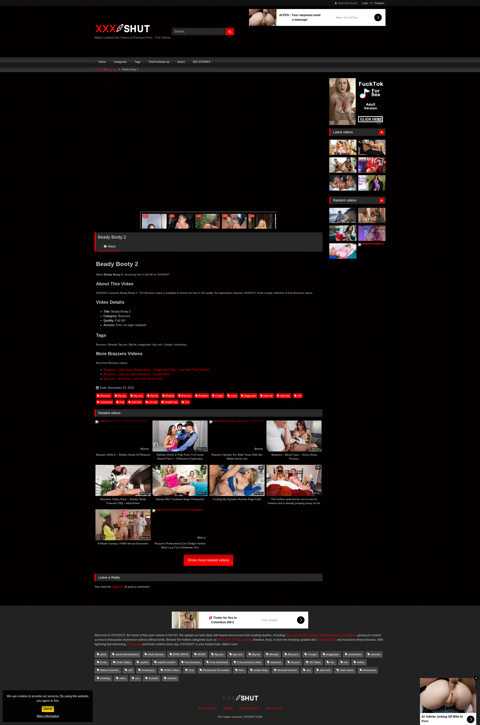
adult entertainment (127, 654)
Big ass (122, 395)
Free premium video (249, 662)
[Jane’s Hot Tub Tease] (372, 233)
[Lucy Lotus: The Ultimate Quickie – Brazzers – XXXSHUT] (342, 251)
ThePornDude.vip (158, 61)
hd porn (295, 662)
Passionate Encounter (216, 669)
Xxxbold (153, 678)
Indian (360, 662)
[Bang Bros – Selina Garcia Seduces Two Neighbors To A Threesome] (342, 215)
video (122, 678)
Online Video (171, 669)
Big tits (154, 395)
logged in (118, 586)
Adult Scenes (156, 654)
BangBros (349, 635)
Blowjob (170, 395)
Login (365, 3)
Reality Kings (308, 635)
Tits (187, 402)
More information (48, 716)
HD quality (134, 644)
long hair (268, 395)
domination (355, 654)
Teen (228, 639)
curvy (234, 395)
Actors (181, 61)
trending (105, 678)
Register (380, 3)
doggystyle (250, 395)
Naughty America (329, 635)
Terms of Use (274, 708)
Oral (121, 402)
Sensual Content (287, 669)
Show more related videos (209, 560)
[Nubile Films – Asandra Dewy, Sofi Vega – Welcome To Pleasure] (342, 165)
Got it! (48, 709)
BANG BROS (180, 654)
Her (332, 662)
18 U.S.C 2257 (207, 708)
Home (102, 61)
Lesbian (246, 639)
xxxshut (171, 678)
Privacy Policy (249, 708)
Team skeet (346, 669)
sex (308, 669)
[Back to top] (468, 713)
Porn (241, 669)
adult (103, 654)
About (111, 246)
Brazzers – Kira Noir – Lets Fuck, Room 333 (133, 378)
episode (375, 654)
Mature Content (109, 669)
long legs (285, 395)
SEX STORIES (201, 61)
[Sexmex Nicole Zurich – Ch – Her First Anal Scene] (372, 165)
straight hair (171, 402)
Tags (137, 61)
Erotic (103, 662)
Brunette (203, 395)
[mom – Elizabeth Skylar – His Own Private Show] (372, 183)
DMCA (228, 708)
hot (345, 662)
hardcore (276, 662)
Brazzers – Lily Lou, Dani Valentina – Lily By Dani (137, 374)
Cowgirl (219, 395)
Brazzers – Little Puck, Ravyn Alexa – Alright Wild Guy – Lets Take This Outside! (157, 369)
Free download (219, 662)
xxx (137, 678)
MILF (220, 639)
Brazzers (113, 69)
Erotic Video (123, 662)
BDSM (201, 654)
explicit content (166, 662)
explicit (144, 662)
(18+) (235, 639)
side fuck (136, 402)
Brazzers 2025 (326, 639)
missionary (106, 402)
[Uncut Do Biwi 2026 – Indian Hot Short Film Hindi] (372, 215)
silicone (153, 402)
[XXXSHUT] (122, 29)
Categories (120, 61)
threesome (369, 669)
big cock (138, 395)
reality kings (261, 669)
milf (299, 395)
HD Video (315, 662)
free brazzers (192, 662)
